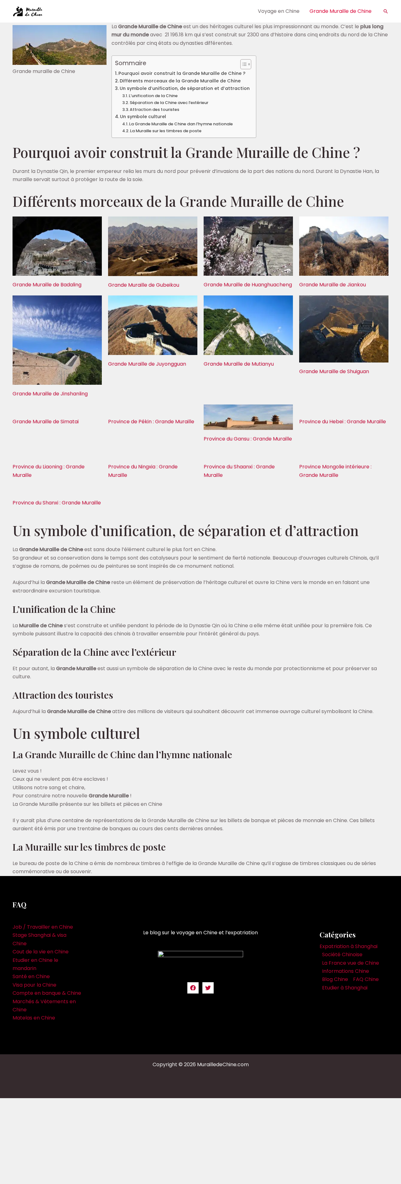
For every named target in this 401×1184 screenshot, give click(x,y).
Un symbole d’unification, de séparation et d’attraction (185, 88)
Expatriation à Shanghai (349, 946)
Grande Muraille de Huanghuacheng (248, 284)
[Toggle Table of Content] (243, 64)
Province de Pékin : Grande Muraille (151, 421)
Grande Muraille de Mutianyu (239, 364)
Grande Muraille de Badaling (47, 284)
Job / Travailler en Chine (43, 927)
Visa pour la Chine (34, 984)
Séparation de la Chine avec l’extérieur (169, 103)
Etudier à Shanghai (344, 987)
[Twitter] (208, 988)
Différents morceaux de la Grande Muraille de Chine (180, 81)
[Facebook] (193, 988)
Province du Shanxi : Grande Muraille (57, 502)
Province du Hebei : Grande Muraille (342, 421)
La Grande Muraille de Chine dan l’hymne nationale (181, 124)
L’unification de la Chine (153, 96)
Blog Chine (335, 979)
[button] (385, 11)
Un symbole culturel (143, 116)
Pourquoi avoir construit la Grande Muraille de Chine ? (181, 73)
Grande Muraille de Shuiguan (334, 371)
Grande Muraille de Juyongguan (147, 364)
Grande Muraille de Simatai (46, 421)
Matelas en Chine (34, 1017)
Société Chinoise (342, 954)
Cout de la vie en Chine (41, 951)
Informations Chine (345, 971)
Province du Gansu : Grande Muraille (248, 438)
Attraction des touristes (154, 109)
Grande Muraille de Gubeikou (143, 285)
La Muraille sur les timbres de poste (165, 131)
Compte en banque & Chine (47, 993)
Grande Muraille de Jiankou (332, 284)
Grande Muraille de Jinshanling (50, 393)
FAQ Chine (366, 979)
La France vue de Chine (350, 963)
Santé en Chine (31, 976)
